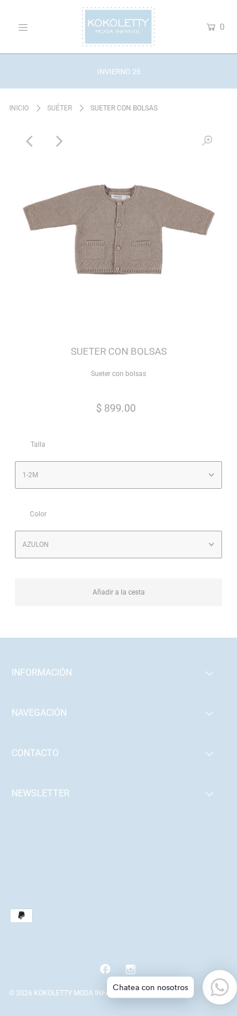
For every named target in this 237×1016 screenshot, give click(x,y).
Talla (37, 444)
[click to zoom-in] (207, 141)
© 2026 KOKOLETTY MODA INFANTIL (66, 993)
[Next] (58, 141)
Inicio (19, 108)
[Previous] (30, 141)
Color (38, 514)
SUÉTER (59, 108)
